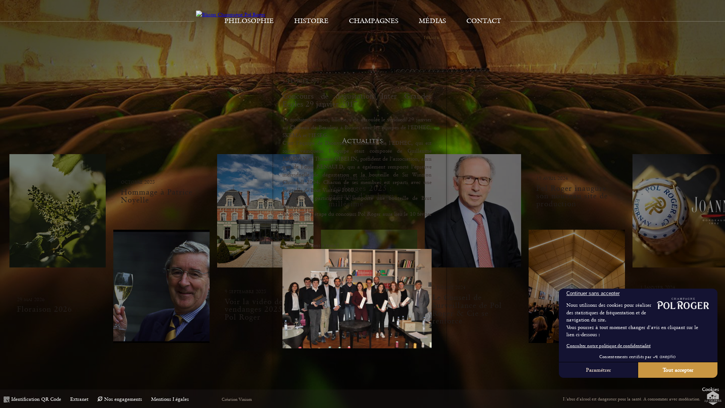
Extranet (79, 399)
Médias (432, 21)
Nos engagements (123, 399)
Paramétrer (598, 370)
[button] (710, 389)
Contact (483, 21)
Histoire (311, 21)
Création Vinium (237, 399)
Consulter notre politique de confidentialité (608, 345)
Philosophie (249, 21)
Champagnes (373, 21)
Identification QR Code (36, 399)
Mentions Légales (170, 399)
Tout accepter (678, 370)
